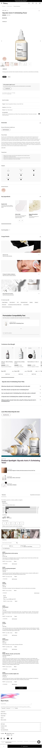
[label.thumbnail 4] (16, 64)
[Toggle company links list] (40, 728)
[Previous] (10, 0)
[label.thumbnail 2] (7, 64)
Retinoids (36, 302)
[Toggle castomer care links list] (40, 726)
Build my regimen (6, 129)
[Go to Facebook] (1, 738)
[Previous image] (1, 41)
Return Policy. (9, 93)
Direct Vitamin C (12, 302)
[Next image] (40, 41)
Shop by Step (9, 6)
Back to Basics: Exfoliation (11, 484)
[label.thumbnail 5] (21, 64)
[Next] (31, 0)
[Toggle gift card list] (40, 724)
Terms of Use (8, 708)
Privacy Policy (3, 708)
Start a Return (3, 713)
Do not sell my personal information (35, 741)
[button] (40, 123)
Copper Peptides (4, 302)
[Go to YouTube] (8, 738)
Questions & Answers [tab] (35, 494)
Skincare (3, 6)
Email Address (3, 703)
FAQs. (14, 92)
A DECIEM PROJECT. (8, 742)
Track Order (3, 715)
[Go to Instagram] (4, 738)
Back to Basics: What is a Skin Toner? (13, 477)
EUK (17, 302)
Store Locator (3, 719)
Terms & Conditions (20, 741)
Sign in (2, 717)
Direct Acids (4, 304)
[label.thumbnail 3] (12, 64)
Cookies (3, 742)
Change (13, 733)
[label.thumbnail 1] (2, 64)
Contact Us (16, 708)
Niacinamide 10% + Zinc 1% (33, 361)
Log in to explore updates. (21, 1)
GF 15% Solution (26, 304)
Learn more (3, 147)
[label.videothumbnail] (30, 64)
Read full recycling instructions (8, 294)
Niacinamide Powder (24, 302)
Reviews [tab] (4, 494)
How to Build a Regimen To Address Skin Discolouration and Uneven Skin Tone (21, 470)
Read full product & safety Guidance (9, 275)
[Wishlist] (39, 10)
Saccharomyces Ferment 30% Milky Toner (14, 304)
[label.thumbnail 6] (25, 64)
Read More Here (6, 414)
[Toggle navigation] (1, 3)
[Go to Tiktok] (11, 738)
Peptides (31, 302)
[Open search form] (29, 3)
